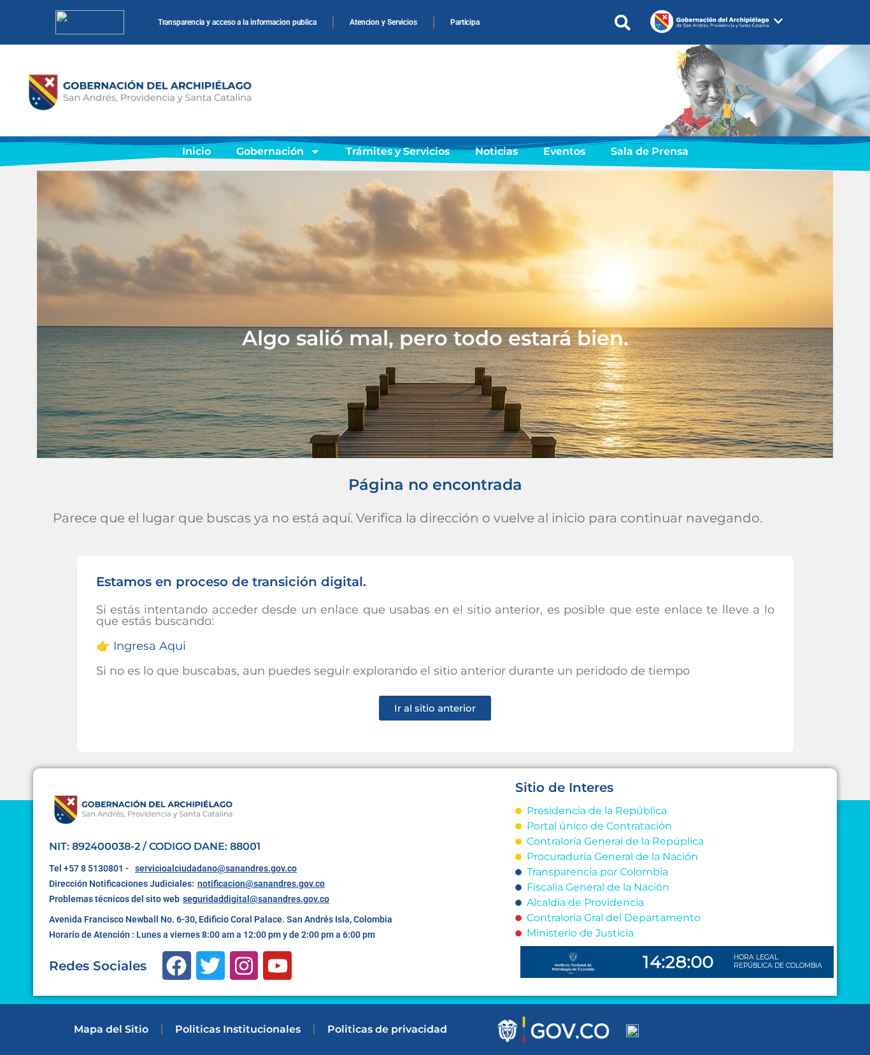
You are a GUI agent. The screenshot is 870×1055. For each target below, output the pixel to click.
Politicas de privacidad (387, 1029)
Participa (465, 22)
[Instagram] (244, 965)
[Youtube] (277, 965)
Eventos (564, 151)
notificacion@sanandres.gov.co (261, 884)
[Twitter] (210, 965)
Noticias (496, 151)
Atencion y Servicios (383, 22)
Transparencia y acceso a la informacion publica (237, 22)
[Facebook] (176, 965)
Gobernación (270, 151)
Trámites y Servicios (398, 151)
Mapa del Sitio (111, 1029)
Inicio (196, 151)
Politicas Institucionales (238, 1029)
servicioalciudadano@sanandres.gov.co (216, 868)
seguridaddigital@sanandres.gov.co (256, 899)
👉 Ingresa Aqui (141, 646)
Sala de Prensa (649, 151)
